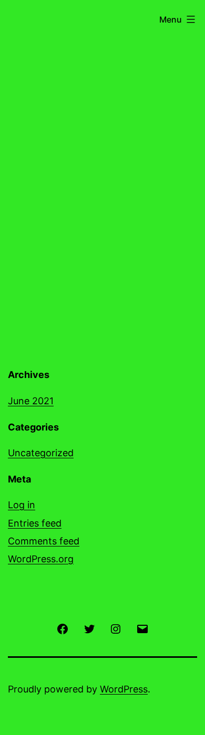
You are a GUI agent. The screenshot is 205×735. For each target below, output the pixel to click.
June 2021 (31, 400)
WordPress (124, 689)
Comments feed (43, 541)
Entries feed (35, 523)
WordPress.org (41, 558)
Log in (21, 504)
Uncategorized (41, 452)
